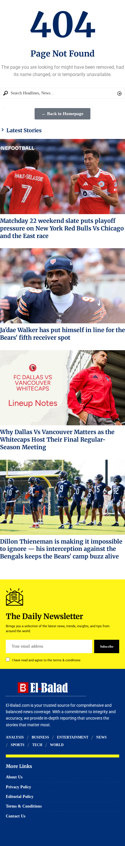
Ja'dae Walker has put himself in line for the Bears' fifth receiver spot (62, 333)
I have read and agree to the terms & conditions (46, 660)
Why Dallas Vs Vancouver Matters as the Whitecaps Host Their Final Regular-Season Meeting (57, 439)
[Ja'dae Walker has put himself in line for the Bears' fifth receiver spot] (62, 285)
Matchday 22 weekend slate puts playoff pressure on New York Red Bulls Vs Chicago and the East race (62, 228)
